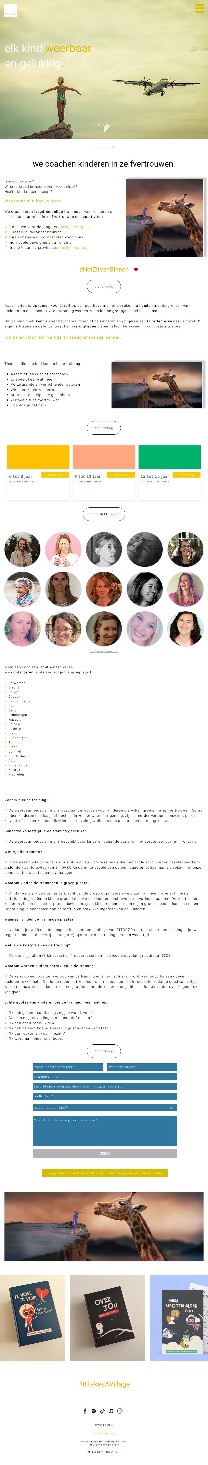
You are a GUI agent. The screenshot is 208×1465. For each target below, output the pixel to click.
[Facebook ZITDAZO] (201, 721)
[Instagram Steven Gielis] (201, 712)
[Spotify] (93, 1411)
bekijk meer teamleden (104, 651)
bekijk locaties (73, 247)
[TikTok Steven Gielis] (201, 729)
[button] (199, 8)
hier (188, 867)
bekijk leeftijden (75, 226)
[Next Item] (201, 1318)
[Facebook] (85, 1411)
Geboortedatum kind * (51, 1101)
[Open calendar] (171, 1107)
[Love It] (136, 269)
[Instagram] (120, 1411)
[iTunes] (111, 1411)
